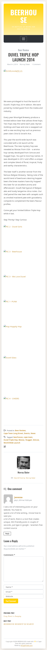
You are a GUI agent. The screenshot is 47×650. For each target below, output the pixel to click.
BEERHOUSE (23, 16)
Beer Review (20, 430)
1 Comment (36, 64)
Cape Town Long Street (13, 433)
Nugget (28, 440)
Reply (7, 533)
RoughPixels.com (27, 645)
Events (27, 433)
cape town (28, 437)
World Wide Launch (12, 443)
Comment (9, 555)
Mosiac (22, 440)
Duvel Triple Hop (11, 440)
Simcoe (36, 440)
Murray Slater (24, 478)
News (33, 433)
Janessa (18, 497)
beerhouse (18, 437)
